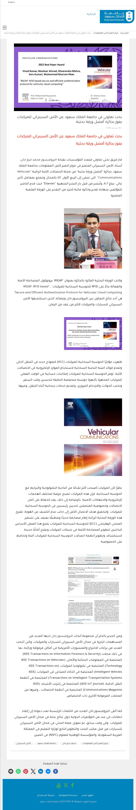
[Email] (10, 771)
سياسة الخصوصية (68, 795)
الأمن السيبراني (23, 743)
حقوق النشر (87, 795)
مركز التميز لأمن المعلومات (105, 33)
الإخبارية (91, 14)
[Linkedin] (40, 771)
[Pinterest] (25, 771)
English (11, 2)
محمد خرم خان (69, 743)
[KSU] (117, 14)
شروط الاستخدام (46, 795)
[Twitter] (33, 771)
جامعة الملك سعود (46, 743)
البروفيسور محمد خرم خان (39, 160)
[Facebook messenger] (48, 771)
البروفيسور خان (62, 636)
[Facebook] (55, 771)
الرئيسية (125, 33)
